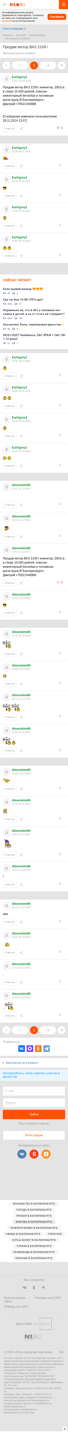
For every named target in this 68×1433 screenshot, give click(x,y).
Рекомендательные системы (19, 1412)
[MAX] (30, 1048)
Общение (8, 35)
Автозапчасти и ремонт (17, 38)
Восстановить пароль (34, 1123)
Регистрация (34, 1135)
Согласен (57, 17)
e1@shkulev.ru (45, 1397)
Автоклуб (21, 35)
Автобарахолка (37, 35)
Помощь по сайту (16, 1306)
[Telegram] (46, 1048)
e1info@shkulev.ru (42, 1403)
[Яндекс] (34, 1154)
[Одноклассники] (38, 1048)
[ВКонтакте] (21, 1048)
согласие (7, 21)
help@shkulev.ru (28, 1409)
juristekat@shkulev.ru (15, 1406)
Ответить (10, 128)
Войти (34, 1114)
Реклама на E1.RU (48, 1297)
